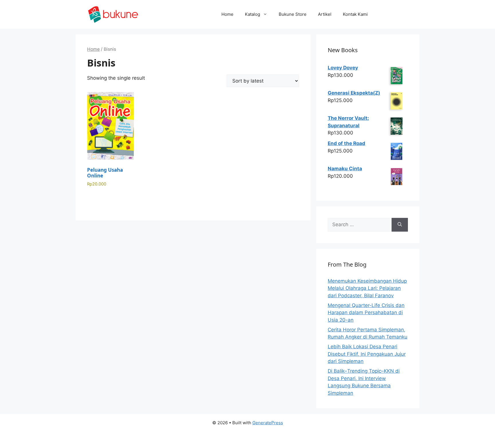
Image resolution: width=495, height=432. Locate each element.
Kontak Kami (355, 14)
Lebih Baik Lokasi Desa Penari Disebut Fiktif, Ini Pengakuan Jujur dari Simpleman (367, 354)
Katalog (252, 14)
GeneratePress (267, 422)
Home (227, 14)
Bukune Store (293, 14)
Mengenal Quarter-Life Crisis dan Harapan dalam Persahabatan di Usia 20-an (366, 312)
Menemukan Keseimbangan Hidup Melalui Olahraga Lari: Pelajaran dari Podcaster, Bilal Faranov (367, 288)
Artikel (324, 14)
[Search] (400, 225)
